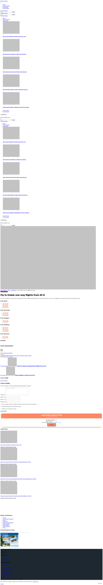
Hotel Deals (6, 525)
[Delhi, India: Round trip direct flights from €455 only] (11, 68)
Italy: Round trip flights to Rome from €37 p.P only (14, 36)
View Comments (3, 380)
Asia (7, 291)
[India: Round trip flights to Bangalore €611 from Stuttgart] (11, 104)
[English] (99, 583)
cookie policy (35, 581)
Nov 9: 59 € (5, 305)
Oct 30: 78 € (5, 303)
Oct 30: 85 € (5, 312)
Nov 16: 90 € (6, 315)
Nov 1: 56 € (5, 336)
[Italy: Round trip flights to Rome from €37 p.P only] (11, 33)
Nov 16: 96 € (6, 331)
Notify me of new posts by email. (9, 408)
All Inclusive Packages (8, 519)
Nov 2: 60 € (5, 306)
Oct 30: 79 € (5, 320)
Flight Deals (3, 291)
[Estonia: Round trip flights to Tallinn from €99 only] (11, 51)
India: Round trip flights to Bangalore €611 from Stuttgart (16, 107)
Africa (4, 517)
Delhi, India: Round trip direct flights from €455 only (15, 71)
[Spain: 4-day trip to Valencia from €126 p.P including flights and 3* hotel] (8, 459)
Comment (3, 394)
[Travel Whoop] (4, 15)
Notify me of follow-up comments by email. (11, 406)
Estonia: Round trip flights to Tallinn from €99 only (14, 54)
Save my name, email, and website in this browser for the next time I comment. (19, 404)
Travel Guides (6, 526)
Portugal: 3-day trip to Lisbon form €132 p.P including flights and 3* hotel (15, 495)
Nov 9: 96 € (5, 322)
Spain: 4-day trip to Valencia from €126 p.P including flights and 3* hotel (15, 461)
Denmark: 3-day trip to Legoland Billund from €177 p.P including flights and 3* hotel (18, 478)
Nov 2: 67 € (5, 314)
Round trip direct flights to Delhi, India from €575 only (15, 89)
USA (4, 527)
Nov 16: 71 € (6, 307)
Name (2, 397)
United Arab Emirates (8, 353)
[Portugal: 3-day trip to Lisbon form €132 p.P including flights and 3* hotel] (8, 493)
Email (2, 399)
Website (2, 401)
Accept (2, 583)
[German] (101, 583)
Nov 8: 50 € (5, 337)
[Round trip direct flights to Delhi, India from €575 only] (11, 86)
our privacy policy (57, 422)
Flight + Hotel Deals (8, 522)
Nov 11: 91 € (6, 330)
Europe (5, 521)
